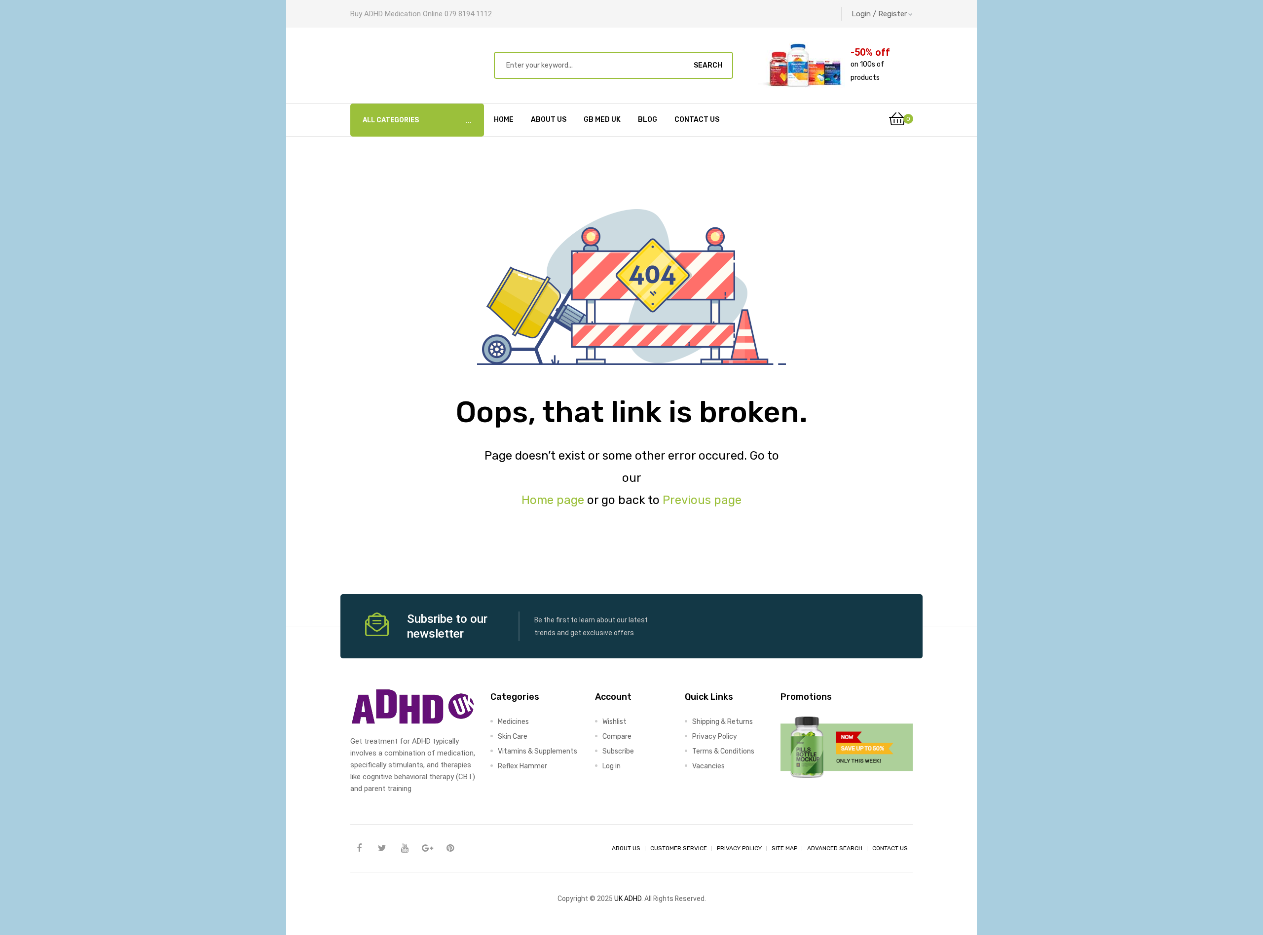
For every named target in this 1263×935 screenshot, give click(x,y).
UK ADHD (627, 898)
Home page (552, 500)
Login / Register (879, 13)
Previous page (702, 500)
